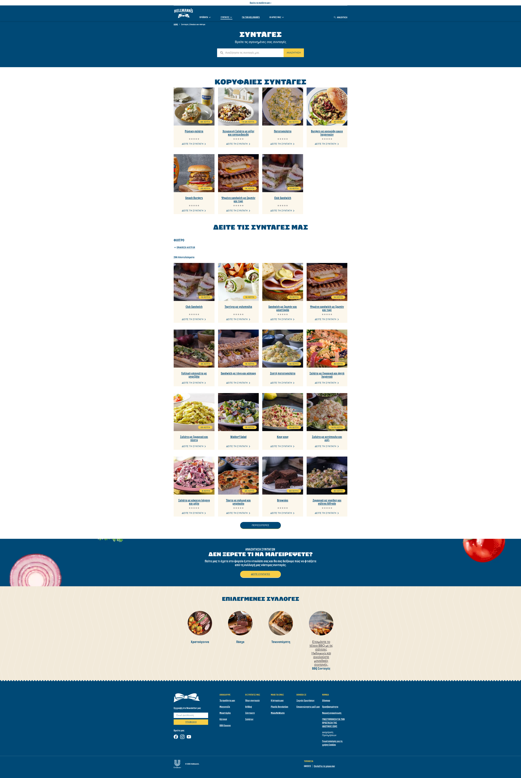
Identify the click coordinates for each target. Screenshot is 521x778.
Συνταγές (225, 17)
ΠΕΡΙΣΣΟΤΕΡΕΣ (260, 525)
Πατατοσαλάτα (282, 131)
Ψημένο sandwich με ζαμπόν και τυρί (238, 199)
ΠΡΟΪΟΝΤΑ (203, 17)
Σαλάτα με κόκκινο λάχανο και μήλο (194, 502)
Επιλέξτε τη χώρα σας (324, 766)
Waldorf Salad (238, 436)
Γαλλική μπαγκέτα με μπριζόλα (194, 375)
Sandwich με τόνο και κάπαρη (238, 373)
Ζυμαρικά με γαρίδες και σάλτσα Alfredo (327, 502)
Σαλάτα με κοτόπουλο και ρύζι (327, 438)
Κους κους (282, 436)
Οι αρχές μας (275, 17)
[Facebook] (176, 736)
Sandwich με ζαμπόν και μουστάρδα (282, 308)
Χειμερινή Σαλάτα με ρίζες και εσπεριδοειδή (238, 133)
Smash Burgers (194, 197)
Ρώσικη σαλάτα (194, 131)
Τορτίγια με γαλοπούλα (238, 306)
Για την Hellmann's (251, 17)
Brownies (282, 500)
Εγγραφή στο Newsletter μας (187, 707)
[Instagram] (182, 736)
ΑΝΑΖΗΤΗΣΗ (294, 52)
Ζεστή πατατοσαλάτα (282, 373)
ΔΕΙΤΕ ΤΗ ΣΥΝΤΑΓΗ (192, 143)
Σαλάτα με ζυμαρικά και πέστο (194, 438)
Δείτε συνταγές (260, 574)
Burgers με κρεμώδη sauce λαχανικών (327, 133)
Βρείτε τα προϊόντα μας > (260, 2)
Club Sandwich (282, 197)
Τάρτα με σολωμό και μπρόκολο (238, 502)
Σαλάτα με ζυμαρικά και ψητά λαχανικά (326, 375)
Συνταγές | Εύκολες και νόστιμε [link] (193, 24)
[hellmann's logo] (183, 13)
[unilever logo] (177, 763)
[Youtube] (189, 736)
